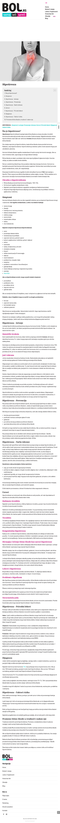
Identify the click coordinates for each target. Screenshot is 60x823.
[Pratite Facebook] (3, 814)
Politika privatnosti (30, 821)
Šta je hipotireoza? (11, 93)
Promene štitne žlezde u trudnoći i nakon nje (19, 119)
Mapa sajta (5, 795)
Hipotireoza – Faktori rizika (14, 116)
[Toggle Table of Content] (54, 90)
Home (4, 767)
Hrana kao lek (6, 778)
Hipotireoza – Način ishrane (14, 105)
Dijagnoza (9, 114)
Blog (3, 786)
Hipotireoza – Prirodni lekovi (14, 111)
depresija (7, 273)
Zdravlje (4, 782)
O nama (4, 799)
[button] (58, 126)
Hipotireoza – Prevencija (13, 102)
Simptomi (9, 96)
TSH (24, 667)
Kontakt (4, 810)
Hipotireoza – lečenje (12, 99)
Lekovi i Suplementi (8, 775)
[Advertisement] (30, 30)
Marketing (5, 803)
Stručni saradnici (7, 807)
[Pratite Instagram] (6, 814)
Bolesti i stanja (6, 771)
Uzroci (8, 108)
